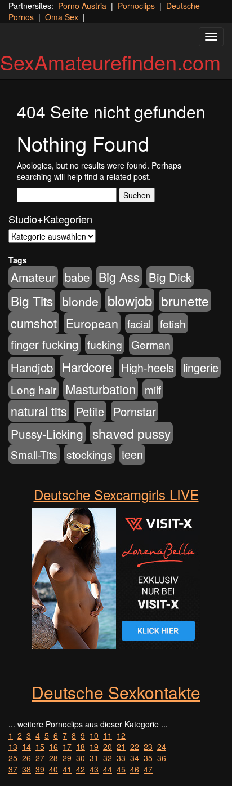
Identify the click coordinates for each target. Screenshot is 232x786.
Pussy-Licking (47, 433)
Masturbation (100, 389)
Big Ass (119, 276)
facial (139, 323)
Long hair (33, 389)
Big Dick (170, 276)
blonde (80, 301)
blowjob (130, 300)
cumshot (34, 323)
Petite (90, 411)
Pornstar (134, 411)
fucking (104, 344)
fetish (173, 323)
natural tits (39, 411)
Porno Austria (82, 5)
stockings (89, 454)
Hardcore (87, 366)
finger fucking (44, 344)
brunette (185, 301)
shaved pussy (131, 433)
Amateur (33, 276)
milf (153, 389)
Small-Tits (34, 454)
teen (132, 454)
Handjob (32, 367)
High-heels (147, 368)
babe (77, 277)
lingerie (200, 367)
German (151, 344)
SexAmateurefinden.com (110, 61)
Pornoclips (136, 5)
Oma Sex (61, 17)
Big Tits (32, 301)
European (92, 323)
